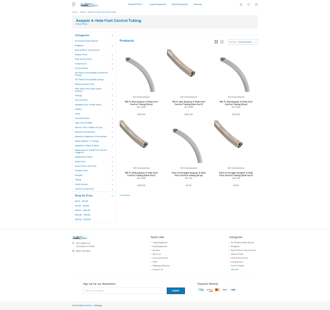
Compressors (81, 64)
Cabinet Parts (81, 54)
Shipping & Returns (161, 266)
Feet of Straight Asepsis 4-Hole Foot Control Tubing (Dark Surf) (236, 174)
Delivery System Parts (85, 84)
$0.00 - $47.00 (81, 201)
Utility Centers (81, 184)
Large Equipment (157, 4)
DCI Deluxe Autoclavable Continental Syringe (91, 74)
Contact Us (157, 269)
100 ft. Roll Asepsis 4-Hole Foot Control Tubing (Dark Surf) (141, 174)
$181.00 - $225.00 (83, 219)
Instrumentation (82, 118)
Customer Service (160, 258)
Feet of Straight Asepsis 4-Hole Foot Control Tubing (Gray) (189, 174)
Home (77, 114)
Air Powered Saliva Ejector (86, 41)
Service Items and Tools (85, 166)
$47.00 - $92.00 (82, 206)
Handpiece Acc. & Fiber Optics (88, 105)
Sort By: (233, 42)
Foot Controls (81, 100)
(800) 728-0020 (83, 251)
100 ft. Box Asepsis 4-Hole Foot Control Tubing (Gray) (141, 103)
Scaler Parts (80, 161)
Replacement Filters (84, 157)
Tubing (78, 180)
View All (234, 269)
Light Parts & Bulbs (83, 123)
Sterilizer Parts (81, 170)
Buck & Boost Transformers (87, 50)
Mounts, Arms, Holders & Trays (88, 127)
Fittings (78, 95)
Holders (78, 109)
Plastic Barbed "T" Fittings (87, 141)
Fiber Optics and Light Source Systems (88, 90)
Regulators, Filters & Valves (87, 145)
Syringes (78, 175)
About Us (156, 254)
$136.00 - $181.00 (82, 215)
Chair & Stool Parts (83, 59)
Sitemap (98, 305)
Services (198, 4)
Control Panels (81, 68)
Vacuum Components (84, 189)
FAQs (154, 262)
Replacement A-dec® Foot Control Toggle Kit (91, 151)
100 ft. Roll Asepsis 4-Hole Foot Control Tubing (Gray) (236, 103)
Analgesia (79, 45)
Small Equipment (180, 4)
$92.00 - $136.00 (82, 210)
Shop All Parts (135, 4)
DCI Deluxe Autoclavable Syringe (89, 79)
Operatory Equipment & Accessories (91, 136)
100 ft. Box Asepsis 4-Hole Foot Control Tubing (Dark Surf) (188, 103)
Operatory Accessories (85, 132)
